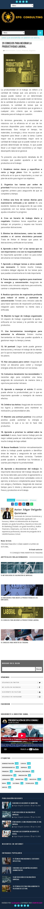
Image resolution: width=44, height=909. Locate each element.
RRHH (4, 783)
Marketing (19, 779)
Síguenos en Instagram (12, 697)
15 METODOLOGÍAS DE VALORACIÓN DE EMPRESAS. (17, 575)
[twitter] (26, 2)
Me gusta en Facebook (11, 687)
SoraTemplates (15, 903)
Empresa (24, 767)
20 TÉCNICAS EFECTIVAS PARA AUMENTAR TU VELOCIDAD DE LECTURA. (26, 887)
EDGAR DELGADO (37, 903)
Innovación (23, 775)
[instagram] (20, 2)
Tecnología (29, 783)
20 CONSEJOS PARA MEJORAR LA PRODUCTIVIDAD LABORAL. (20, 620)
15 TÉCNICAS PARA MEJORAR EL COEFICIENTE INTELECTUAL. (26, 859)
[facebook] (17, 2)
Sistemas (16, 783)
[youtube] (23, 2)
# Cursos (33, 500)
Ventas (4, 787)
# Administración (22, 500)
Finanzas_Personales (22, 771)
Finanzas (25, 50)
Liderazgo (5, 779)
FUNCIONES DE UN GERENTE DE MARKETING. (25, 803)
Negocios (32, 50)
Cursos (18, 50)
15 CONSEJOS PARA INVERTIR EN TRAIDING (14, 642)
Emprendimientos (8, 767)
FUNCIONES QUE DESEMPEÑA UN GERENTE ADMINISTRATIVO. (25, 869)
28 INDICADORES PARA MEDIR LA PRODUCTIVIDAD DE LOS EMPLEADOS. (19, 599)
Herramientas (7, 775)
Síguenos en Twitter (10, 682)
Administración (10, 50)
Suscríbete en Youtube (11, 692)
